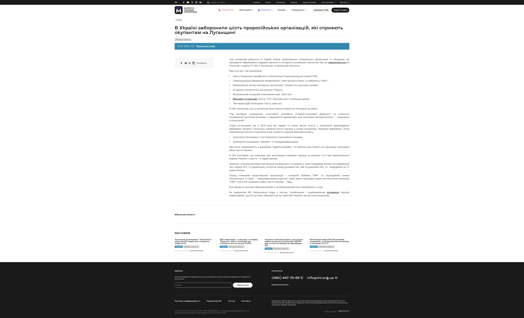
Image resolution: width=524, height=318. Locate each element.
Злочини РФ (227, 10)
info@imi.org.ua (320, 277)
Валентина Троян (205, 46)
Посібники (280, 2)
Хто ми (231, 301)
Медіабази (266, 10)
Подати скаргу (340, 10)
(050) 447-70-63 (285, 277)
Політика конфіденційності (187, 301)
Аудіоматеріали (309, 2)
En (176, 2)
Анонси (294, 2)
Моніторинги (245, 10)
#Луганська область (185, 214)
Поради (281, 10)
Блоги (268, 2)
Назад (179, 20)
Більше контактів (280, 285)
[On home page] (186, 10)
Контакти (246, 301)
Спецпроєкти (297, 10)
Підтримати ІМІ (321, 10)
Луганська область (191, 247)
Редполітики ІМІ (214, 301)
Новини (256, 2)
